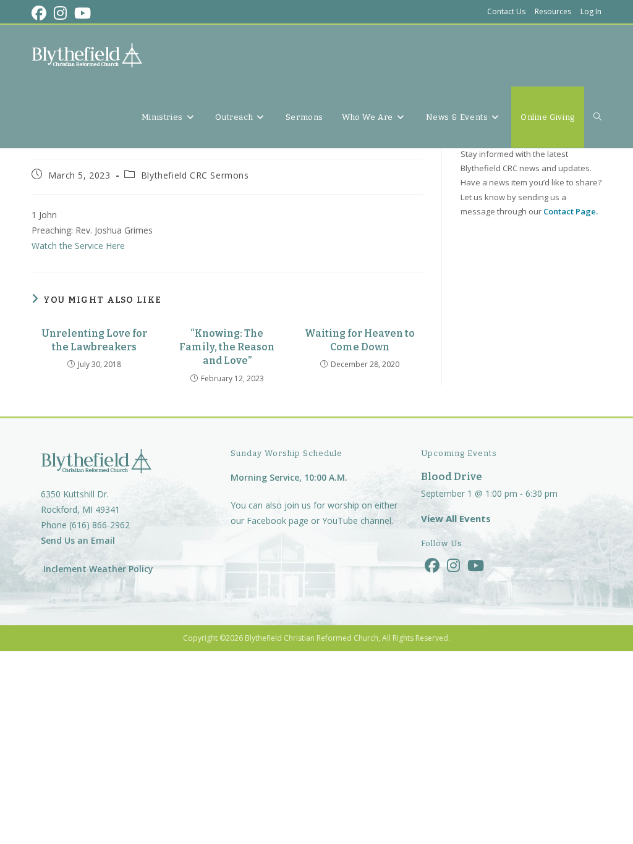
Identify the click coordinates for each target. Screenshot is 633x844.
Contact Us (506, 11)
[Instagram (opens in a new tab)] (60, 13)
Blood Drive (451, 476)
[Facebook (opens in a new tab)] (41, 13)
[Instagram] (453, 565)
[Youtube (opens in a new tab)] (82, 13)
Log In (590, 11)
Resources (553, 11)
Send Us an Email (78, 540)
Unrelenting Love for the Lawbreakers (94, 340)
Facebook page (277, 520)
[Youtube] (475, 565)
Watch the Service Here (78, 245)
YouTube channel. (357, 520)
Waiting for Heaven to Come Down (360, 340)
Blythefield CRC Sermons (195, 175)
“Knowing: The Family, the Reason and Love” (226, 347)
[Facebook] (432, 565)
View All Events (456, 518)
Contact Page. (570, 211)
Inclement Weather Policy (97, 569)
